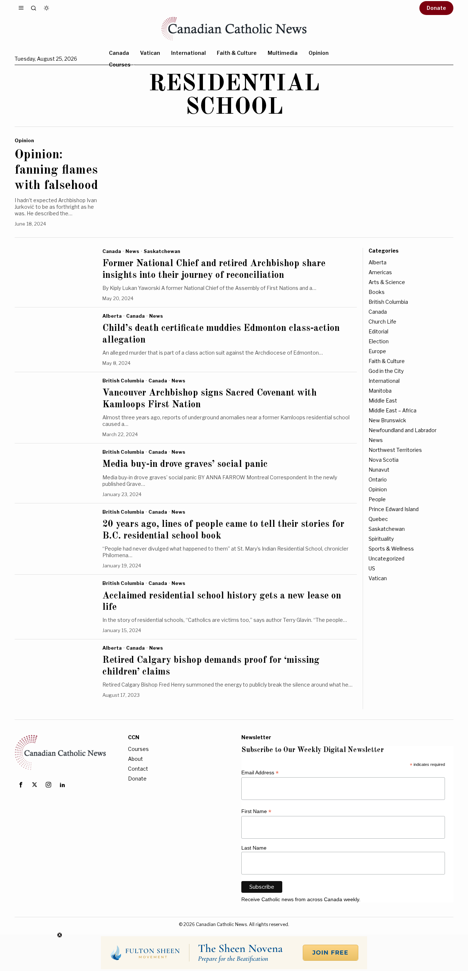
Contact (138, 769)
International (384, 381)
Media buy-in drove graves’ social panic (185, 464)
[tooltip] (20, 785)
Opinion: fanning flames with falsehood (56, 170)
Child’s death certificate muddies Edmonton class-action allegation (221, 334)
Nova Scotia (384, 460)
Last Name (254, 848)
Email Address (260, 772)
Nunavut (379, 469)
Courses (138, 749)
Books (377, 292)
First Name (256, 811)
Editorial (378, 331)
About (135, 759)
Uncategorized (386, 558)
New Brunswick (387, 420)
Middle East (383, 400)
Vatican (378, 578)
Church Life (382, 321)
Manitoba (380, 391)
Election (379, 341)
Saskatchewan (162, 251)
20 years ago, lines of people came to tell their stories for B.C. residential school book (223, 529)
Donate (137, 778)
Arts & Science (387, 282)
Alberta (112, 316)
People (377, 499)
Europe (377, 351)
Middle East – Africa (392, 410)
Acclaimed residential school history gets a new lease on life (221, 601)
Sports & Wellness (391, 548)
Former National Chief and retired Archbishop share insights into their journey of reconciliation (213, 269)
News (132, 251)
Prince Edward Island (394, 509)
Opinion (24, 140)
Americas (380, 272)
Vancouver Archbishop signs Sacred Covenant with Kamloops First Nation (209, 398)
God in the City (386, 371)
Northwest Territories (395, 450)
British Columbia (123, 381)
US (372, 568)
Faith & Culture (387, 361)
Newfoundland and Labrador (403, 430)
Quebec (378, 519)
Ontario (378, 479)
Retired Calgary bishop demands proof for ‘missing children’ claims (211, 665)
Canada (111, 251)
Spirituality (381, 539)
